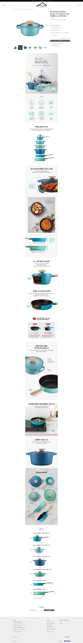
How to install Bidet (49, 626)
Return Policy (61, 623)
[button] (80, 5)
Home (14, 9)
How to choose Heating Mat (50, 623)
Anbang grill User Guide (50, 631)
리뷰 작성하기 (49, 610)
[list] (30, 28)
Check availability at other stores (55, 45)
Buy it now (60, 40)
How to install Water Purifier (50, 627)
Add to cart (63, 38)
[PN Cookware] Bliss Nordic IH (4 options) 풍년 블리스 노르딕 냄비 (24, 9)
